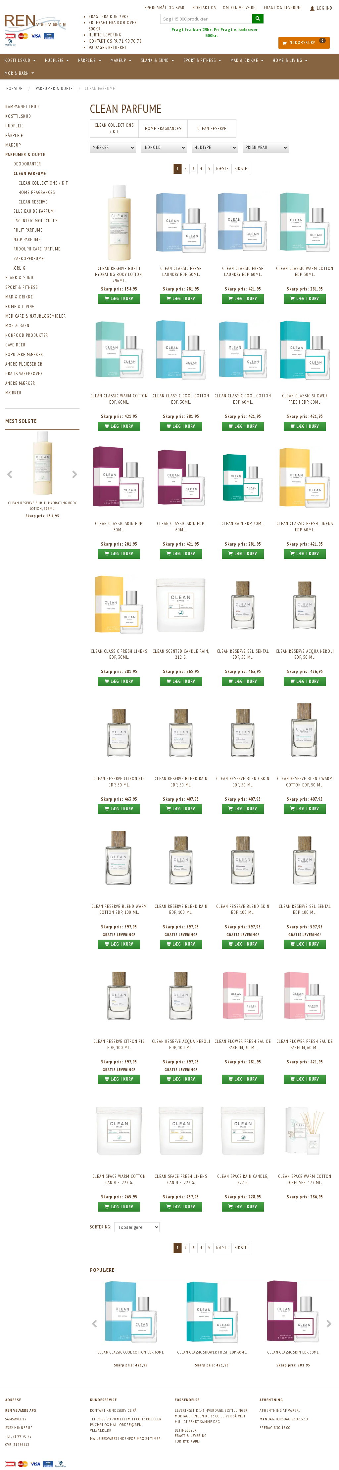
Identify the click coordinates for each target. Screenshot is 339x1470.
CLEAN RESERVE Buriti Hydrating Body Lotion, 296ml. (42, 505)
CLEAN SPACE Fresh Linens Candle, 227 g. (181, 1179)
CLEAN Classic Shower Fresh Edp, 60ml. (305, 399)
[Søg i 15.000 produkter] (258, 18)
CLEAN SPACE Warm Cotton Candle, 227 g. (119, 1179)
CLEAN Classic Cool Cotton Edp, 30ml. (181, 399)
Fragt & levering (191, 1435)
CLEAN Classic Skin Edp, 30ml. (119, 527)
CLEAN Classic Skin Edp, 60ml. (181, 527)
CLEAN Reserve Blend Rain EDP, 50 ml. (181, 782)
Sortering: (100, 1227)
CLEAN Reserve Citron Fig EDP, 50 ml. (119, 782)
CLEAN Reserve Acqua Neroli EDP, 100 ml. (181, 1044)
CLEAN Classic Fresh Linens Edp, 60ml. (304, 527)
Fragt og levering (283, 8)
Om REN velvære (239, 8)
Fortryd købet (188, 1441)
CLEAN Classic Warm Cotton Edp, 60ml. (119, 399)
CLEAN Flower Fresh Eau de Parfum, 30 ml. (243, 1044)
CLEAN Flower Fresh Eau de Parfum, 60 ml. (304, 1044)
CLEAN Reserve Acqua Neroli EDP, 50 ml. (305, 654)
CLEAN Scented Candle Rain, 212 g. (181, 654)
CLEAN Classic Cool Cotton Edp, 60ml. (243, 399)
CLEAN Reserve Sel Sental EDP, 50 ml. (243, 654)
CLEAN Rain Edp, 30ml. (243, 523)
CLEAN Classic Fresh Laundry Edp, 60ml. (243, 272)
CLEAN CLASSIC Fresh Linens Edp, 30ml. (119, 654)
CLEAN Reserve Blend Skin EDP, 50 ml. (242, 782)
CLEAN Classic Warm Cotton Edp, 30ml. (304, 272)
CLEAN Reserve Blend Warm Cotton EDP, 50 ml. (305, 782)
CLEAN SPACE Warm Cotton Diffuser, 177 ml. (304, 1179)
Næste (222, 168)
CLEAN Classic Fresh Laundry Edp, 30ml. (181, 272)
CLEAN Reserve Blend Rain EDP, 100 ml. (181, 909)
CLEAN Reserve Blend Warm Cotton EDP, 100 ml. (119, 909)
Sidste (240, 168)
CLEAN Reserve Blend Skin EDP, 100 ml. (242, 909)
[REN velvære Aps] (35, 22)
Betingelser (186, 1430)
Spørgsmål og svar (164, 8)
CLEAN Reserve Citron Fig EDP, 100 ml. (119, 1044)
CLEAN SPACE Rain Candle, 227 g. (242, 1179)
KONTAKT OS (204, 8)
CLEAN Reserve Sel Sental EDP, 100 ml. (305, 909)
